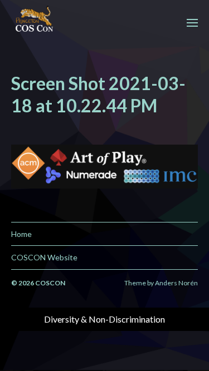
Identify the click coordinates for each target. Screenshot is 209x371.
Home (21, 234)
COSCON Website (44, 257)
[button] (192, 22)
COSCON (50, 283)
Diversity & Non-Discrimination (104, 319)
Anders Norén (176, 283)
